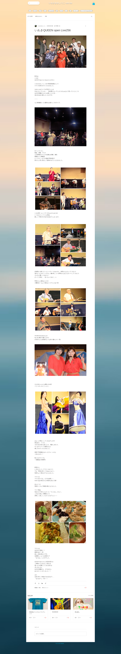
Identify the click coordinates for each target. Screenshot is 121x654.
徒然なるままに (38, 16)
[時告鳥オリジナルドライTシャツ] (38, 603)
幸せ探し (77, 612)
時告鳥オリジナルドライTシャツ (37, 612)
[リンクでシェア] (45, 583)
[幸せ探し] (83, 603)
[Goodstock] (60, 603)
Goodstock (55, 612)
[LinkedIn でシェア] (42, 583)
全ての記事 (30, 16)
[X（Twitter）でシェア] (38, 583)
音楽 (46, 16)
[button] (93, 3)
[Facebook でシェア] (35, 583)
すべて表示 (91, 595)
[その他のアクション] (85, 26)
